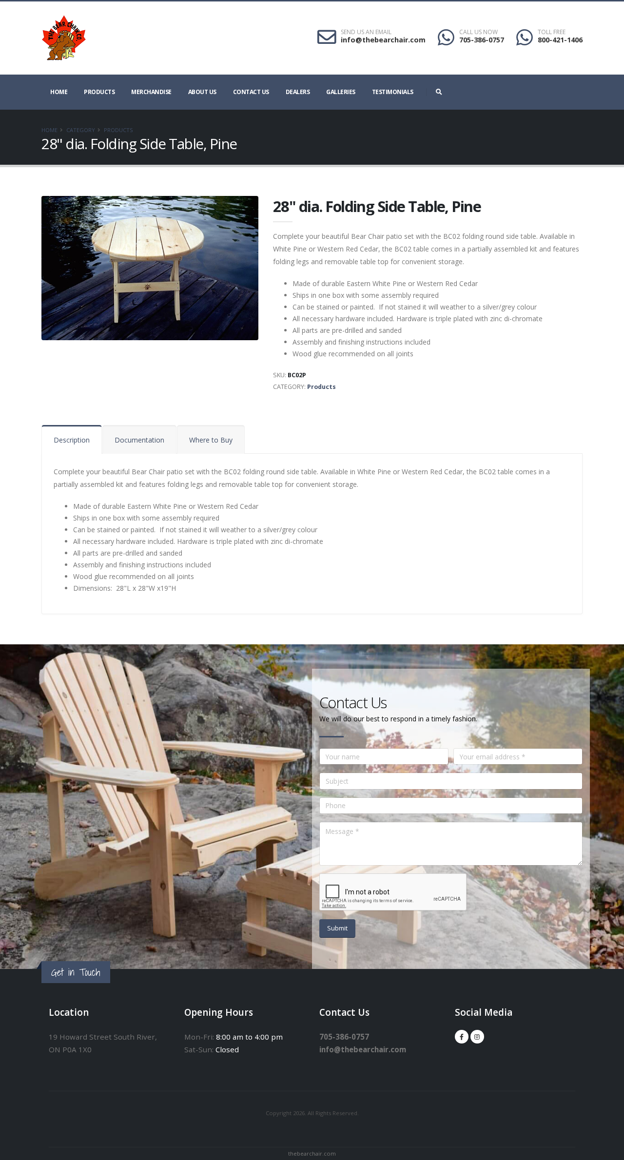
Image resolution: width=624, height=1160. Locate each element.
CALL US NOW (478, 32)
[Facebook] (461, 1037)
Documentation (139, 440)
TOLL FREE (552, 32)
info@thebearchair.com (383, 39)
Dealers (298, 92)
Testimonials (392, 92)
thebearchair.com (312, 1153)
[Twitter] (477, 1037)
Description (72, 440)
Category (80, 130)
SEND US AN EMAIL (366, 32)
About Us (202, 92)
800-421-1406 (560, 39)
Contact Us (251, 92)
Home (58, 92)
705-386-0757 (481, 39)
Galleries (340, 92)
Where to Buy (211, 440)
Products (99, 92)
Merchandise (151, 92)
